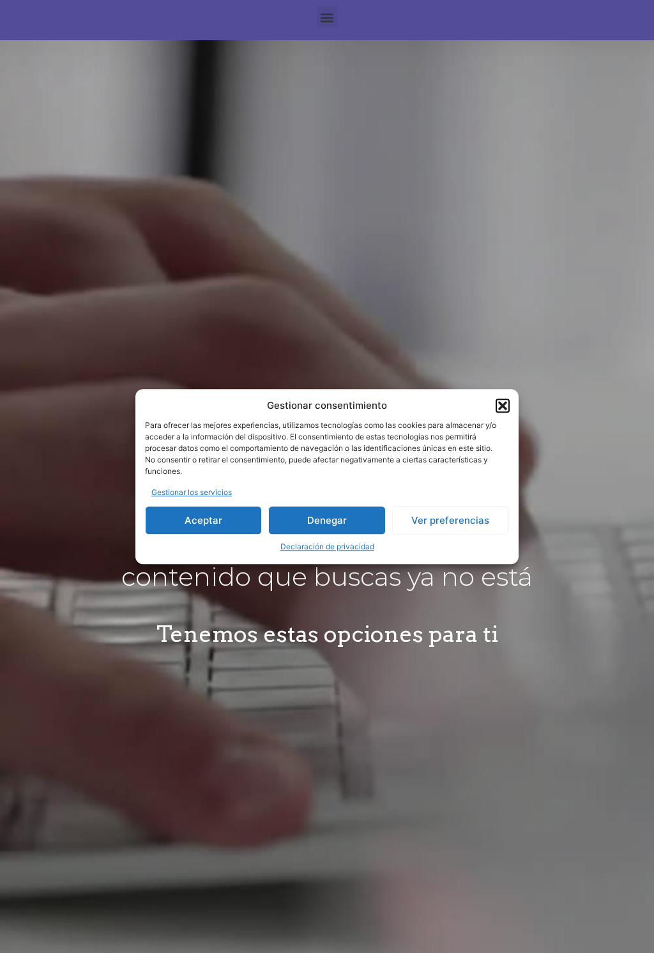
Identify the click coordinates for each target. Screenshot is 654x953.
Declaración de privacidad (327, 546)
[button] (502, 406)
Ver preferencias (450, 520)
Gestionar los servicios (191, 492)
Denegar (327, 520)
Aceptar (203, 520)
